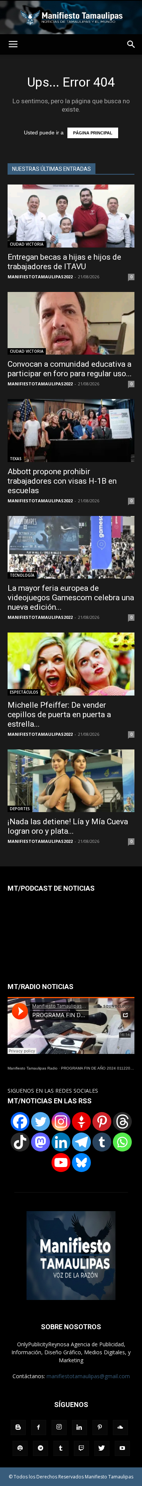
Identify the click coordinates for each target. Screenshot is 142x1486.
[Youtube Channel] (60, 1162)
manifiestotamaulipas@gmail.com (88, 1376)
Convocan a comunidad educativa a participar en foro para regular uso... (70, 369)
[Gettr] (81, 1121)
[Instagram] (60, 1121)
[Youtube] (122, 1448)
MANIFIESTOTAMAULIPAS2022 (40, 276)
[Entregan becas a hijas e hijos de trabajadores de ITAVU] (71, 216)
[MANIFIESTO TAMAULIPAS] (71, 17)
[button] (131, 44)
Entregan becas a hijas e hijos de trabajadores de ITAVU (64, 261)
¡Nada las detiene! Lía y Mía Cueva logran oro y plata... (68, 826)
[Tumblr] (101, 1142)
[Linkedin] (60, 1142)
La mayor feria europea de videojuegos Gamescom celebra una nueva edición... (71, 598)
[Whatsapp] (122, 1142)
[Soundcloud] (120, 1427)
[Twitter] (40, 1121)
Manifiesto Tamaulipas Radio (33, 1068)
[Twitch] (81, 1448)
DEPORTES (20, 808)
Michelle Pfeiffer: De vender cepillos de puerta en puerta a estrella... (59, 714)
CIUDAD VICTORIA (27, 244)
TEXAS (16, 458)
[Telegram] (81, 1142)
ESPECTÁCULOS (24, 692)
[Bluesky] (81, 1162)
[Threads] (122, 1121)
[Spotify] (20, 1448)
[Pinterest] (101, 1121)
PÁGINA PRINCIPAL (92, 133)
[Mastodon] (40, 1142)
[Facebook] (20, 1121)
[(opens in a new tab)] (71, 430)
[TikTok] (20, 1142)
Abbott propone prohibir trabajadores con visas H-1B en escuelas (62, 481)
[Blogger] (18, 1427)
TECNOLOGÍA (22, 575)
